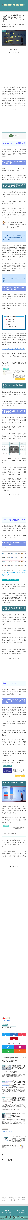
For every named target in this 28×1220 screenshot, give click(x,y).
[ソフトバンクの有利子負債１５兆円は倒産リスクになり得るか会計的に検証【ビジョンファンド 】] (17, 636)
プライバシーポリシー (7, 1212)
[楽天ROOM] (20, 1047)
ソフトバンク (6, 1027)
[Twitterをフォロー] (8, 1047)
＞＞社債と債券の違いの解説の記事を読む (13, 349)
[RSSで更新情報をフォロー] (20, 1051)
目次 (14, 135)
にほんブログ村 (6, 1020)
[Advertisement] (14, 68)
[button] (25, 560)
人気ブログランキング (7, 1131)
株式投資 (5, 1024)
